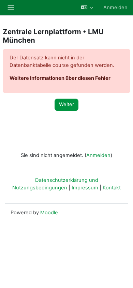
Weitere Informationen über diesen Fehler (60, 78)
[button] (87, 7)
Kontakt (112, 188)
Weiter (66, 104)
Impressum (85, 188)
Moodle (49, 213)
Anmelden (115, 7)
